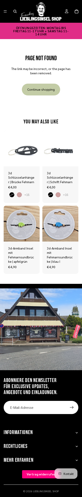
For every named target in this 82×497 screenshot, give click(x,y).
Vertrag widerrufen (41, 474)
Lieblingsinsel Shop (46, 491)
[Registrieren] (72, 407)
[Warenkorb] (77, 11)
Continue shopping (41, 89)
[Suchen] (15, 11)
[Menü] (5, 11)
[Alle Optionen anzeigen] (26, 194)
